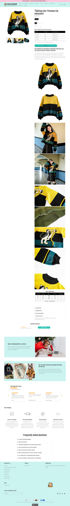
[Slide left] (5, 41)
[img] (35, 388)
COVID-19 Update (7, 478)
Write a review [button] (44, 327)
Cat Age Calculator (7, 469)
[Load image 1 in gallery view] (9, 40)
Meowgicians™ (27, 465)
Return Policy (6, 472)
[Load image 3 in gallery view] (21, 40)
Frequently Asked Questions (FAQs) (10, 467)
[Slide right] (31, 41)
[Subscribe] (21, 493)
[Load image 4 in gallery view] (26, 40)
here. (47, 467)
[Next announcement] (65, 1)
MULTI (37, 19)
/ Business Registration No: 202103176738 (28, 502)
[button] (37, 3)
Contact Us (6, 465)
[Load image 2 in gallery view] (15, 40)
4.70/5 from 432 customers (15, 389)
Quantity (35, 25)
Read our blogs (6, 485)
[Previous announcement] (4, 1)
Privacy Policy (6, 474)
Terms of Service (7, 476)
